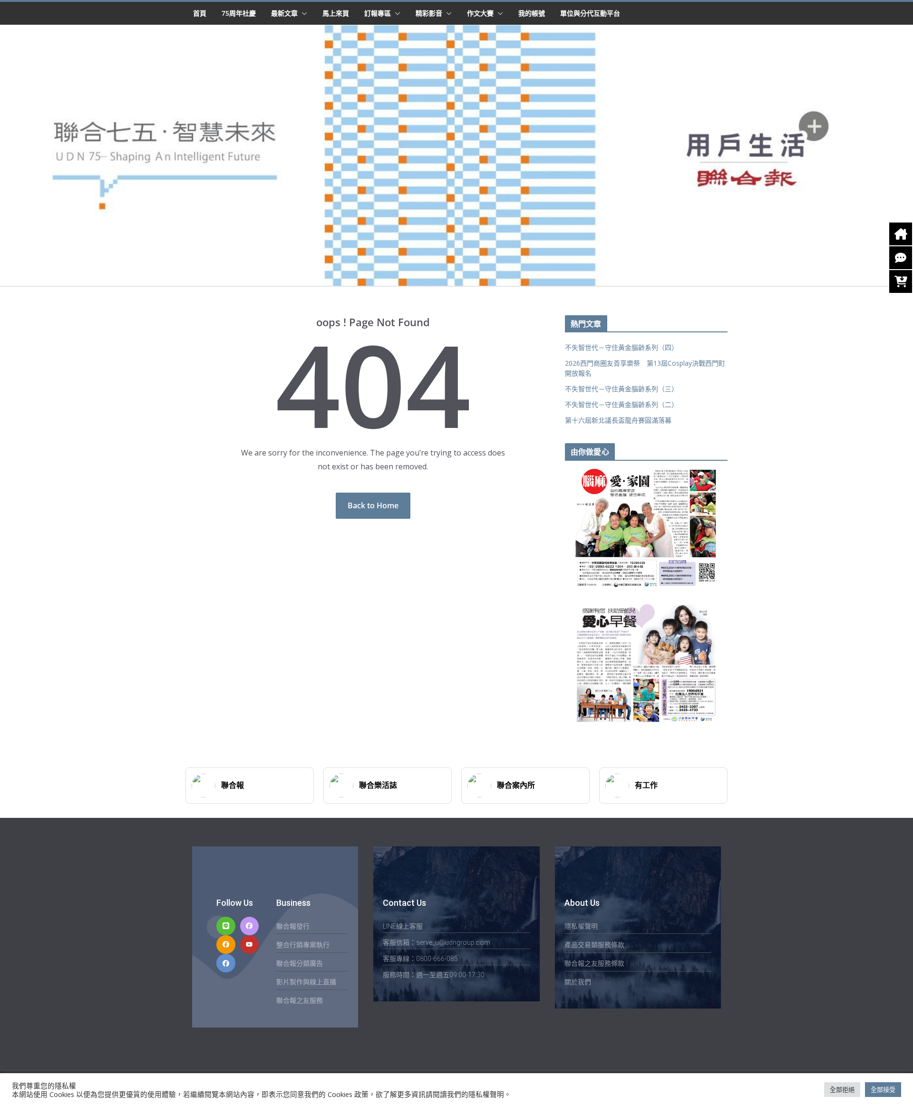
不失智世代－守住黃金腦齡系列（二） (621, 404)
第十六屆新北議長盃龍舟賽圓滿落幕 (618, 420)
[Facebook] (249, 926)
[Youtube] (249, 944)
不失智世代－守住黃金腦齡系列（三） (621, 388)
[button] (302, 13)
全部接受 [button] (883, 1089)
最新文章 (284, 13)
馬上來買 (335, 13)
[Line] (225, 926)
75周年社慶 (239, 13)
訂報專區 (377, 13)
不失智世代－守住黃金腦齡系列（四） (621, 347)
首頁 (199, 13)
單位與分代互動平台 (590, 13)
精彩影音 (429, 13)
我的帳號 (531, 13)
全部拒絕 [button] (842, 1089)
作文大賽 (480, 13)
